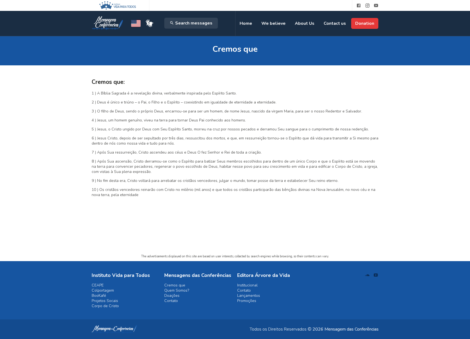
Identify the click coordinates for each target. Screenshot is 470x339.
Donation (364, 23)
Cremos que (174, 285)
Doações (172, 295)
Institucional (247, 285)
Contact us (335, 23)
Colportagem (103, 290)
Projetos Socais (105, 300)
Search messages (193, 23)
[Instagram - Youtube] (367, 5)
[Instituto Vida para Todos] (118, 5)
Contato (171, 300)
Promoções (246, 300)
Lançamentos (248, 295)
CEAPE (98, 285)
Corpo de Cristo (105, 306)
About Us (304, 23)
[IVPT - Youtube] (376, 5)
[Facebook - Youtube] (356, 5)
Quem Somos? (176, 290)
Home (246, 23)
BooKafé (99, 295)
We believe (273, 23)
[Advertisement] (235, 227)
